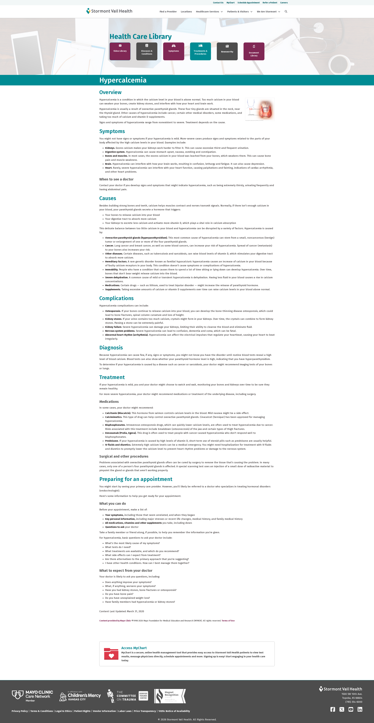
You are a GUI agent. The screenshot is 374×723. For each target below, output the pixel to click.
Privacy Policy (20, 711)
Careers (284, 2)
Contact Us (218, 2)
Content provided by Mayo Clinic (115, 620)
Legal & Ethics (63, 711)
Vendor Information (104, 711)
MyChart (230, 2)
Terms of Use (228, 620)
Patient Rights (82, 711)
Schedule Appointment (249, 2)
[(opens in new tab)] (32, 696)
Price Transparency (145, 711)
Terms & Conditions (41, 711)
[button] (222, 12)
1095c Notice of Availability (174, 711)
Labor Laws (124, 711)
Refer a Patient (270, 2)
